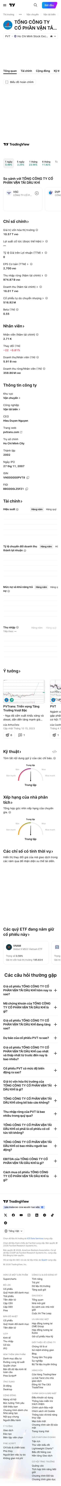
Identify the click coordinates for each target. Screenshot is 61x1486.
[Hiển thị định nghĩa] (36, 230)
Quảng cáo (38, 1465)
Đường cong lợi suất (14, 1362)
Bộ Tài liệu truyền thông (44, 1364)
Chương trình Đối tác (43, 1475)
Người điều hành (12, 1420)
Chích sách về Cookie (43, 1411)
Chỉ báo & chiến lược (14, 1447)
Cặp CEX (8, 1303)
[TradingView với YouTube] (21, 1215)
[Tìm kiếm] (35, 5)
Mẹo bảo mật (39, 1421)
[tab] (37, 509)
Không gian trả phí (13, 1458)
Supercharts (9, 1278)
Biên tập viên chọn (13, 1437)
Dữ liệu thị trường (41, 1286)
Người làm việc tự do (14, 1454)
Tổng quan (37, 1299)
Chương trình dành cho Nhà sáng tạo (15, 1411)
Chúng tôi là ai (39, 1346)
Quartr (44, 1260)
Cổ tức (6, 1344)
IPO (5, 1348)
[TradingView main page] (16, 1201)
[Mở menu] (4, 5)
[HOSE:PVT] (6, 700)
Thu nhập (8, 1341)
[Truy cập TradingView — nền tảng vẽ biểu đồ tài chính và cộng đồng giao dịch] (16, 144)
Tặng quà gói (39, 1289)
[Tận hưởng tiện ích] (54, 751)
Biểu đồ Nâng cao (41, 1452)
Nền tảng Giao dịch (42, 1455)
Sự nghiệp (37, 1360)
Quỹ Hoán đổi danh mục (16, 1292)
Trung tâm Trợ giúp (42, 1357)
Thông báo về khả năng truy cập (44, 1416)
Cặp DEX (8, 1306)
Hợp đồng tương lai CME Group (42, 1325)
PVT (53, 706)
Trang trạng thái (40, 1431)
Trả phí (35, 1282)
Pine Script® (9, 1375)
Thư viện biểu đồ (41, 1444)
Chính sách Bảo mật (42, 1407)
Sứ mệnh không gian (43, 1350)
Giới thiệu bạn (10, 1406)
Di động (7, 1385)
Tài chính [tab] (26, 70)
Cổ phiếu (8, 1289)
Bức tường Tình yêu (13, 1403)
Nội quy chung (11, 1416)
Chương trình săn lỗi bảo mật (45, 1426)
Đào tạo (7, 1433)
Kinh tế (7, 1337)
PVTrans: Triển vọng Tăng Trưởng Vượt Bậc (21, 708)
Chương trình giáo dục (44, 1479)
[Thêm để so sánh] (37, 193)
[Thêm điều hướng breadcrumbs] (20, 14)
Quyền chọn (9, 1365)
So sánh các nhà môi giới (43, 1308)
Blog (34, 1353)
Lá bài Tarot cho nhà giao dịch (43, 1379)
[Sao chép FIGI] (26, 489)
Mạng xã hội (9, 1399)
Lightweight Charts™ (43, 1448)
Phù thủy (8, 1451)
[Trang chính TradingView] (12, 5)
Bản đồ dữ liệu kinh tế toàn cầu (14, 1370)
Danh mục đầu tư (12, 1358)
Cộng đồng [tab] (43, 70)
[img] (51, 36)
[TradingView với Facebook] (13, 1215)
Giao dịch (8, 1430)
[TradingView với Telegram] (44, 1215)
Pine (5, 1310)
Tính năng (37, 1278)
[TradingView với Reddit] (5, 1223)
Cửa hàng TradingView (44, 1374)
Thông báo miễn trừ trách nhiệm (42, 1402)
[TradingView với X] (5, 1215)
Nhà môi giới (38, 1303)
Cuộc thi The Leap (41, 1313)
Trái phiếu (8, 1296)
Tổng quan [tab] (10, 70)
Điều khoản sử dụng (42, 1397)
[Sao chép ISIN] (27, 477)
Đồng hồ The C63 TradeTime (41, 1386)
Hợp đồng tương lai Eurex (42, 1331)
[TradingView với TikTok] (52, 1215)
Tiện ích (36, 1441)
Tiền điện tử (9, 1299)
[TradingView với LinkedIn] (36, 1215)
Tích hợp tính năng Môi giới (44, 1470)
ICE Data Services (35, 1238)
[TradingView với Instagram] (29, 1215)
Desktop (7, 1389)
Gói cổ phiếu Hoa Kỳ (42, 1336)
